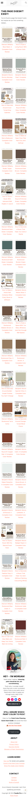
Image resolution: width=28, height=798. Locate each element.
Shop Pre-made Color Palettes (14, 766)
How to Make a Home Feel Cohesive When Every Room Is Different (7, 295)
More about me (13, 704)
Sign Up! (6, 761)
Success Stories (14, 747)
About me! (14, 742)
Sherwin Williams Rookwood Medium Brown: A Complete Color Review (7, 327)
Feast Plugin (14, 795)
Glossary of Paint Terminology (14, 749)
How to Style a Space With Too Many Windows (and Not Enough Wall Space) (21, 327)
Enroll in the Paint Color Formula (14, 763)
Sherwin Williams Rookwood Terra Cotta (7, 421)
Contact (14, 777)
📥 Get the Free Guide (14, 725)
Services (14, 780)
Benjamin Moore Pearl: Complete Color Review (20, 77)
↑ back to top (14, 732)
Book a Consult (14, 782)
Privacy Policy (14, 744)
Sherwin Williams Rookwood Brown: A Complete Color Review (20, 360)
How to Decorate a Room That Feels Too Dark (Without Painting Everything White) (21, 575)
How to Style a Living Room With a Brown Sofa (21, 47)
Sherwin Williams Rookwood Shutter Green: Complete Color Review (20, 262)
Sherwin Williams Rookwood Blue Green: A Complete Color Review (7, 608)
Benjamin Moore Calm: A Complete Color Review (21, 452)
